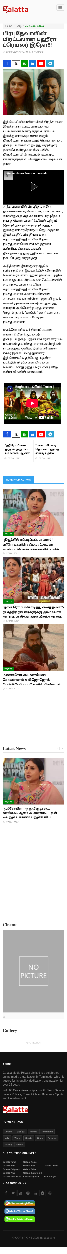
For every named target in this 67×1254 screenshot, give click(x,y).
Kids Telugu (50, 1176)
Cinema (9, 1131)
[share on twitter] (16, 63)
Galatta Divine (51, 1165)
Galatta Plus (9, 1165)
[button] (33, 186)
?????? (8, 534)
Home (8, 26)
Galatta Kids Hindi (12, 1176)
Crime (40, 1138)
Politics (33, 1131)
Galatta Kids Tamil (32, 1172)
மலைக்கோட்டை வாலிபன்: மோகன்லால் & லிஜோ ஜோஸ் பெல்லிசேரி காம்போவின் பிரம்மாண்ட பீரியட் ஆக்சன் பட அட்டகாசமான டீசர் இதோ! (33, 684)
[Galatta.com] (15, 9)
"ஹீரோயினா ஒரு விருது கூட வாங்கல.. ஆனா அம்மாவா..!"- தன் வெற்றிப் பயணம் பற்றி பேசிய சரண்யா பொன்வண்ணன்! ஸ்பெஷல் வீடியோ (33, 817)
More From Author (18, 479)
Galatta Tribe (29, 1169)
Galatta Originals (11, 1169)
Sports (28, 1138)
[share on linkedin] (32, 63)
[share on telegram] (50, 63)
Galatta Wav (9, 1172)
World (17, 1138)
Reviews (52, 1138)
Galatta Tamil (9, 1161)
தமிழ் (18, 26)
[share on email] (41, 63)
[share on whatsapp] (24, 63)
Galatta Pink (29, 1165)
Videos (19, 1144)
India (7, 1138)
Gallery (8, 1144)
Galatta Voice (30, 1161)
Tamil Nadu (47, 1131)
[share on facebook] (7, 63)
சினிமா (21, 1131)
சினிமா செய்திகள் (34, 26)
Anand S (39, 51)
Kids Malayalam (31, 1176)
